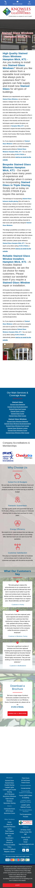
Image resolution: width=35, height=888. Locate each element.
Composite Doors (9, 809)
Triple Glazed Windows (9, 800)
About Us (9, 824)
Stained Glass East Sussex (17, 409)
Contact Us (9, 842)
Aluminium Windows (9, 796)
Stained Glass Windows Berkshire (17, 421)
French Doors (25, 782)
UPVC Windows (9, 794)
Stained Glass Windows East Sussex (17, 426)
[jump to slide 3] (13, 358)
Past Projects (9, 831)
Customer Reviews (9, 827)
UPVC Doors (9, 811)
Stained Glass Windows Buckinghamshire (17, 424)
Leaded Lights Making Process (26, 806)
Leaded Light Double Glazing (9, 791)
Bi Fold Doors (25, 780)
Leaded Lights (9, 787)
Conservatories (25, 788)
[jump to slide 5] (17, 358)
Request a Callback (9, 849)
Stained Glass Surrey (17, 414)
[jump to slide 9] (24, 358)
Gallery (9, 829)
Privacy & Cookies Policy (9, 846)
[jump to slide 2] (11, 358)
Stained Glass (9, 780)
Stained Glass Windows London (17, 428)
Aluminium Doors (9, 813)
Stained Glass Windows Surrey (17, 430)
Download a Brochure (17, 713)
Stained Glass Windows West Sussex (17, 433)
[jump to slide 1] (9, 358)
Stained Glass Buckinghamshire (17, 407)
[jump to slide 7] (20, 358)
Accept (17, 885)
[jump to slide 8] (22, 358)
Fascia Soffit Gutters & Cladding (25, 797)
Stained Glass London (17, 411)
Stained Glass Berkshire (17, 404)
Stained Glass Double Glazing (9, 784)
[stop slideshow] (26, 358)
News (9, 836)
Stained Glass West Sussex (17, 416)
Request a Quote (9, 851)
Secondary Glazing (9, 803)
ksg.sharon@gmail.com (26, 844)
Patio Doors (25, 778)
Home (9, 822)
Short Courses (9, 833)
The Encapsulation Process (26, 815)
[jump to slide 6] (18, 358)
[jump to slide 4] (15, 358)
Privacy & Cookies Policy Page (17, 876)
